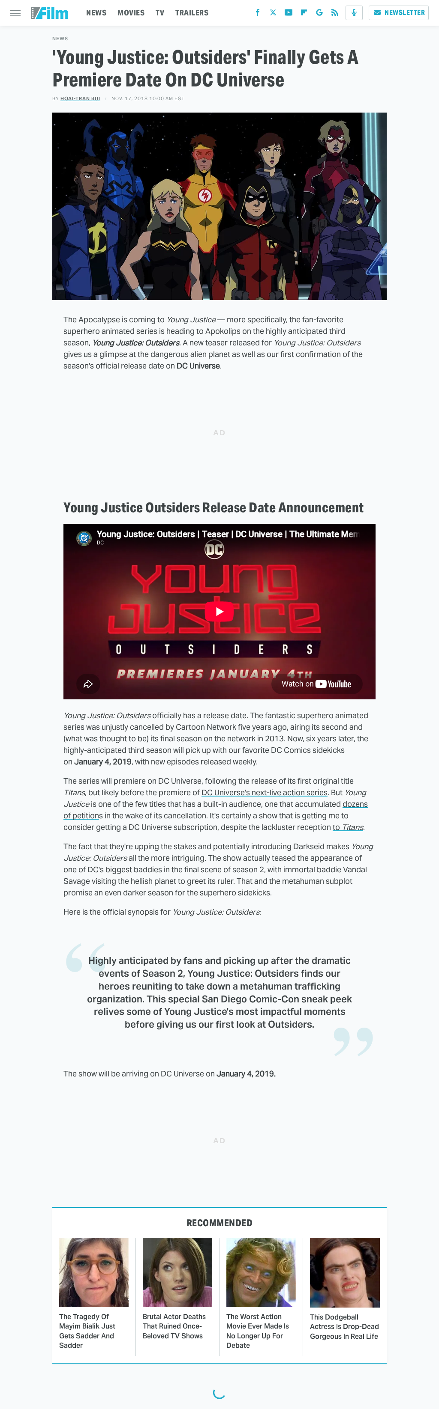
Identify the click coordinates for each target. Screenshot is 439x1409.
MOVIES (130, 13)
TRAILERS (191, 13)
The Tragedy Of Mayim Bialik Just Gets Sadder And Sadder (87, 1331)
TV (160, 13)
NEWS (96, 13)
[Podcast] (354, 13)
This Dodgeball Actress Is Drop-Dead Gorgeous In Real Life (344, 1327)
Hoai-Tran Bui (80, 98)
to (348, 827)
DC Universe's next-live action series (264, 792)
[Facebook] (257, 14)
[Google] (319, 14)
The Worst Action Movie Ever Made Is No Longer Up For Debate (257, 1331)
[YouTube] (288, 14)
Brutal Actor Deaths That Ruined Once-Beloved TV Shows (174, 1326)
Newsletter (405, 12)
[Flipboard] (304, 14)
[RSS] (335, 14)
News (60, 39)
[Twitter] (273, 14)
